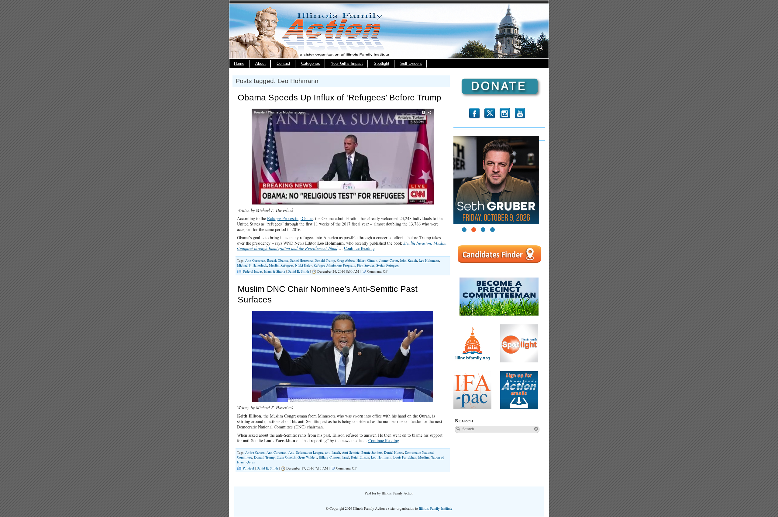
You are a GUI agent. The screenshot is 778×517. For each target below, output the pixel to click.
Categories (310, 63)
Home (239, 63)
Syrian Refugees (387, 265)
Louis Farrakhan (404, 457)
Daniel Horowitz (301, 260)
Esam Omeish (286, 457)
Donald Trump (325, 260)
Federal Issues (252, 271)
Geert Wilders (307, 457)
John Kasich (408, 260)
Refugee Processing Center (290, 218)
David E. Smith (298, 271)
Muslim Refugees (281, 265)
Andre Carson (255, 452)
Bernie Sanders (371, 452)
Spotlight (381, 63)
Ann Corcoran (255, 260)
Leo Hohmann (429, 260)
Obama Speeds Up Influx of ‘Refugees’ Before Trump (339, 97)
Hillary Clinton (366, 260)
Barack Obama (277, 260)
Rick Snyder (365, 265)
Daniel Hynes (393, 452)
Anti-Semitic (351, 452)
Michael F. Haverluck (252, 265)
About (260, 63)
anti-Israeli (332, 452)
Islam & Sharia (274, 271)
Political (248, 468)
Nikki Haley (303, 265)
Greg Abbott (346, 260)
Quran (250, 462)
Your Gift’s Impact (347, 63)
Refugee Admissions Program (334, 265)
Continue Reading (359, 248)
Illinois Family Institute (435, 508)
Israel (345, 457)
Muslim (423, 457)
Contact (283, 63)
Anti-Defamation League (305, 452)
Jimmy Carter (388, 260)
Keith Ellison (360, 457)
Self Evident (411, 63)
